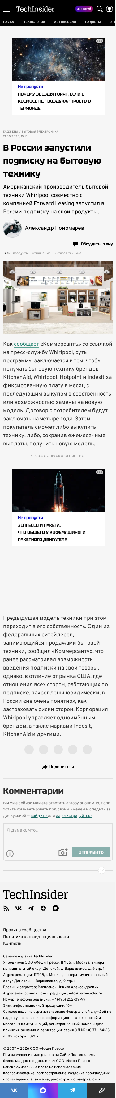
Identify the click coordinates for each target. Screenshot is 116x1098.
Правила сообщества (24, 930)
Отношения (41, 253)
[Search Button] (99, 9)
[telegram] (31, 908)
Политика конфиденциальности (36, 937)
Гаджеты (10, 131)
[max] (56, 908)
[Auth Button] (109, 9)
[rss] (6, 908)
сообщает (26, 344)
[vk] (18, 908)
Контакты (13, 943)
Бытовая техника (67, 253)
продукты (21, 253)
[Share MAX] (43, 1090)
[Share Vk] (14, 1090)
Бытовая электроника (40, 131)
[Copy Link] (101, 1090)
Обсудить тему (97, 244)
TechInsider (35, 9)
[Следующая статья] (58, 870)
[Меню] (6, 9)
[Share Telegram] (72, 1090)
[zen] (43, 908)
